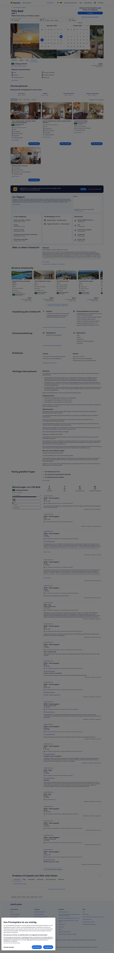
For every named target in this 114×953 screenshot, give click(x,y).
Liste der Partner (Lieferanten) (12, 943)
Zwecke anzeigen (9, 947)
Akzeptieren (48, 947)
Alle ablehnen (37, 947)
